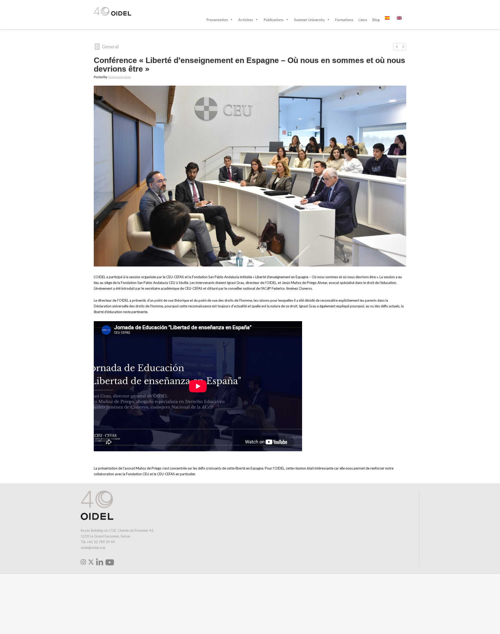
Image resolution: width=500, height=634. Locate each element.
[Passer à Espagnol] (388, 19)
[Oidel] (112, 11)
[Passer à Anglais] (400, 19)
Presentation (217, 19)
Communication (119, 77)
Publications (274, 19)
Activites (245, 19)
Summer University (309, 19)
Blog (376, 19)
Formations (344, 19)
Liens (363, 19)
